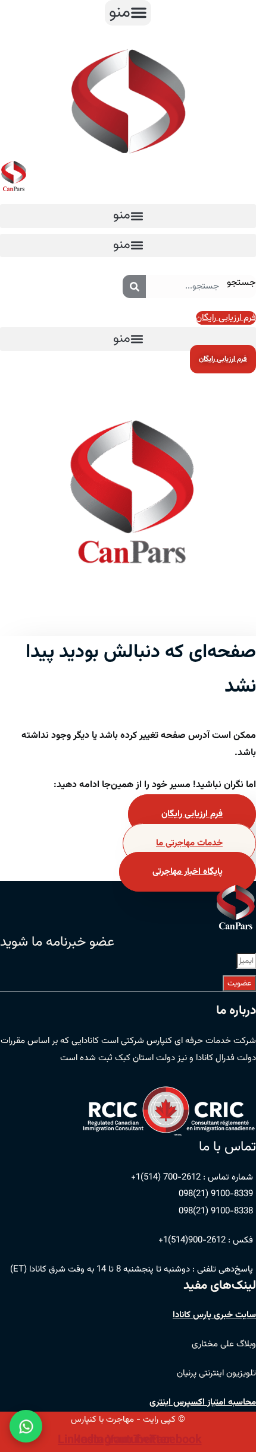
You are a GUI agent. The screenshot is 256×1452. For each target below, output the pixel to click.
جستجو (241, 282)
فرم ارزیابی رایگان (192, 814)
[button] (128, 13)
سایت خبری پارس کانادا (214, 1315)
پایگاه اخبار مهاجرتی (187, 872)
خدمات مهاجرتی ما (189, 843)
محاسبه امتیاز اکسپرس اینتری (202, 1402)
